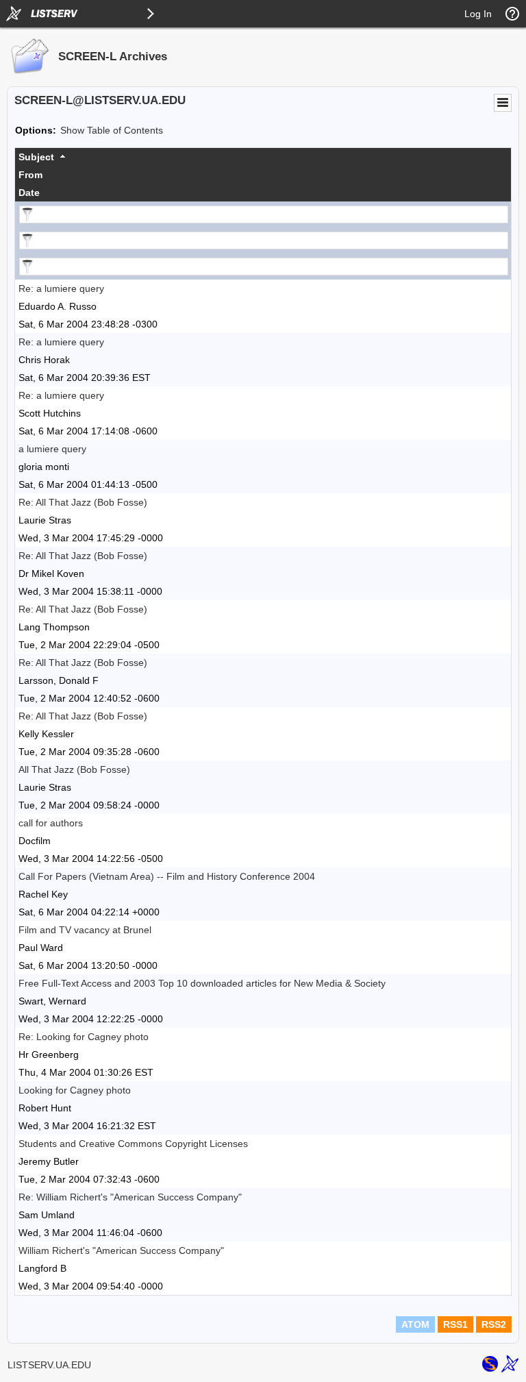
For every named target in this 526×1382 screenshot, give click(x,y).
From (30, 174)
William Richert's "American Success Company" (121, 1250)
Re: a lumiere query (61, 288)
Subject (36, 156)
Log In (478, 13)
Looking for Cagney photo (74, 1090)
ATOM (415, 1324)
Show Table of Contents (111, 130)
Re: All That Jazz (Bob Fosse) (82, 502)
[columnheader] (263, 157)
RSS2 (493, 1324)
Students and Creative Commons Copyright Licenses (133, 1143)
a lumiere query (52, 448)
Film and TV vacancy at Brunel (84, 929)
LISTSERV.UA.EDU (49, 1364)
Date (29, 192)
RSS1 (455, 1324)
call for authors (50, 822)
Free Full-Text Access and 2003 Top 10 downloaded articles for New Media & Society (202, 983)
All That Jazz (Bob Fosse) (74, 769)
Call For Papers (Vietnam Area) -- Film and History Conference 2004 (166, 876)
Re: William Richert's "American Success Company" (130, 1197)
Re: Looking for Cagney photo (83, 1036)
